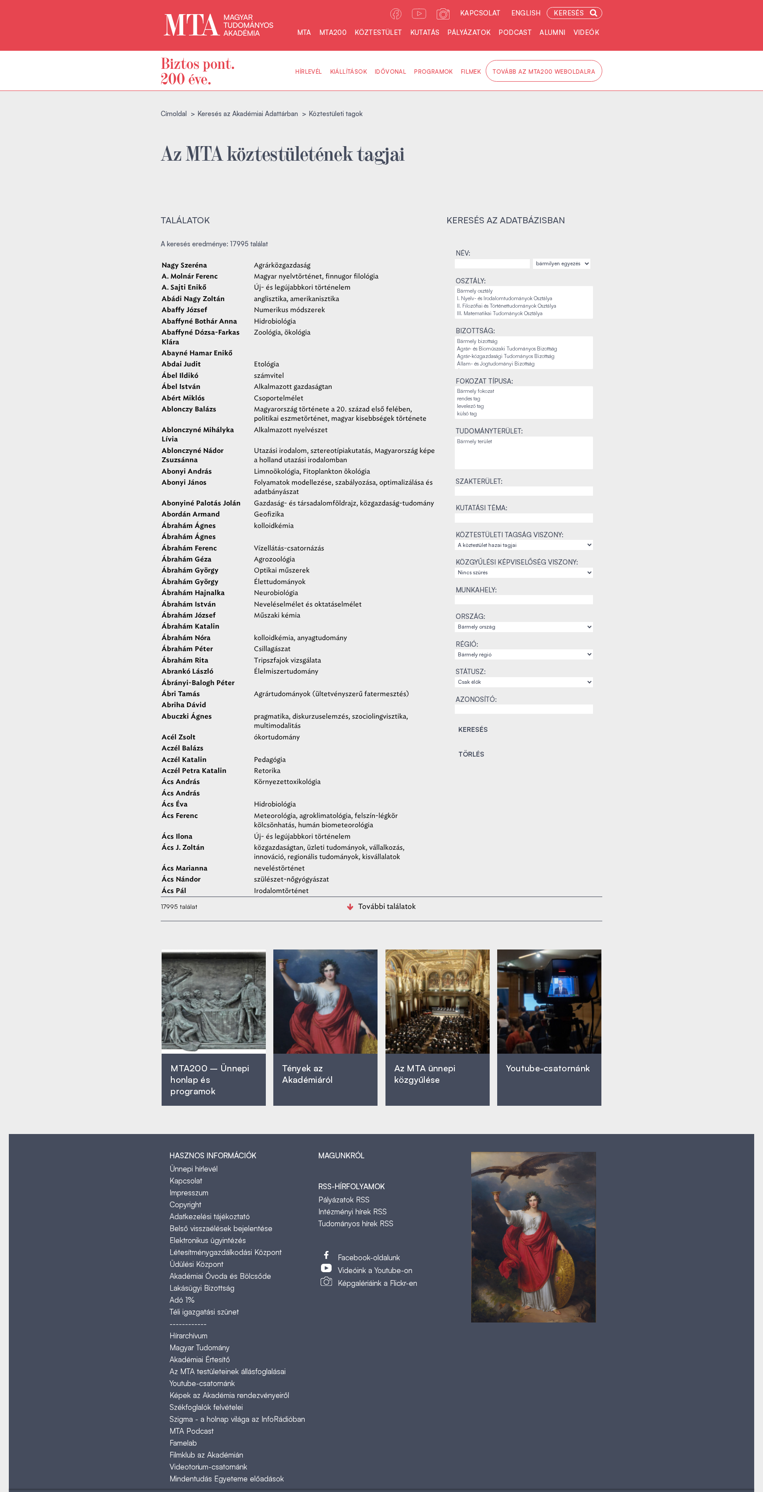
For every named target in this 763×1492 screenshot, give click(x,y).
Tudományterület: (489, 431)
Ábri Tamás (181, 694)
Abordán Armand (191, 514)
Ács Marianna (185, 868)
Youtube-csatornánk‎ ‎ (548, 1068)
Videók (586, 32)
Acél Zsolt (179, 737)
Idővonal (390, 71)
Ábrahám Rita (185, 660)
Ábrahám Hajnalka (193, 593)
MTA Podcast (192, 1430)
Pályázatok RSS (344, 1199)
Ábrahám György (190, 570)
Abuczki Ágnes (187, 716)
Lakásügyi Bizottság (202, 1287)
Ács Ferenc (180, 816)
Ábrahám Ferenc (189, 548)
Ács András (181, 782)
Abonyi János (184, 482)
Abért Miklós (183, 398)
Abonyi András (187, 471)
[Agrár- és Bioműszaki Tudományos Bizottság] (524, 349)
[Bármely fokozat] (524, 391)
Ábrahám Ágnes (189, 526)
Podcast (515, 32)
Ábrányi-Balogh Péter (198, 683)
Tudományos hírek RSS (355, 1223)
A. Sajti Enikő (184, 287)
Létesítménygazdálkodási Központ (226, 1252)
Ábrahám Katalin (190, 626)
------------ (188, 1323)
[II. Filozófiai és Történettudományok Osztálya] (524, 306)
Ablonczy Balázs (189, 409)
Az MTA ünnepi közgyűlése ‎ (425, 1073)
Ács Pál (174, 891)
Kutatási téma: (481, 508)
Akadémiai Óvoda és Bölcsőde (220, 1276)
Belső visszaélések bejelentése (221, 1228)
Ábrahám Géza (187, 559)
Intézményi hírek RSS (352, 1211)
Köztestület (378, 32)
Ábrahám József (188, 615)
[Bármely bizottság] (524, 341)
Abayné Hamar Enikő (197, 353)
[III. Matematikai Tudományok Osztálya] (524, 313)
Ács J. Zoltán (183, 847)
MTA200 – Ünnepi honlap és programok (209, 1079)
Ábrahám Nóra (186, 638)
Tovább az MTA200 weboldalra (544, 71)
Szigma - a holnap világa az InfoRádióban (237, 1419)
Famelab (183, 1442)
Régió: (467, 644)
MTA (304, 32)
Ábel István (181, 387)
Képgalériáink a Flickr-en (377, 1283)
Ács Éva (175, 804)
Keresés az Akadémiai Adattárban (247, 113)
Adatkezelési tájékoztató (210, 1216)
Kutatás (425, 32)
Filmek (471, 71)
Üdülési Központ (196, 1264)
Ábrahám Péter (187, 649)
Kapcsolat (480, 13)
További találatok (387, 906)
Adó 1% (182, 1299)
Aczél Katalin (184, 760)
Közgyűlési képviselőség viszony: (517, 562)
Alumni (552, 32)
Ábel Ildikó (180, 376)
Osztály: (471, 281)
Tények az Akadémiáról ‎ (307, 1073)
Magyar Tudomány (200, 1347)
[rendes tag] (524, 399)
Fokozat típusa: (484, 381)
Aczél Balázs (183, 748)
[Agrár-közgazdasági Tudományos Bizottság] (524, 356)
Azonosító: (476, 699)
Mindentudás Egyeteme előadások (227, 1478)
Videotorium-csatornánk (208, 1466)
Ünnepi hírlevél (194, 1168)
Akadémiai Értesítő (200, 1359)
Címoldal (174, 113)
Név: (463, 253)
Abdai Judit (181, 364)
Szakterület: (479, 481)
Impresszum (189, 1192)
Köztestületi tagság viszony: (509, 535)
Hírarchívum (189, 1335)
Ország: (470, 616)
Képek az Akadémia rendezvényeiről (229, 1395)
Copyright (185, 1204)
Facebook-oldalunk (369, 1257)
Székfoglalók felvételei (206, 1407)
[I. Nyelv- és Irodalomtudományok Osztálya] (524, 298)
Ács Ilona (177, 836)
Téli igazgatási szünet (204, 1311)
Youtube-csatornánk (202, 1383)
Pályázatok (469, 32)
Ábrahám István (189, 604)
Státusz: (471, 671)
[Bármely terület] (524, 441)
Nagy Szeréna (184, 265)
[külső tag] (524, 414)
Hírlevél (308, 71)
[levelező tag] (524, 406)
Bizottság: (475, 331)
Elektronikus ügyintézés (208, 1240)
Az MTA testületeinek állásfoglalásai (228, 1371)
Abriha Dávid (184, 705)
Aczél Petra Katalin (194, 771)
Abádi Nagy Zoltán (193, 299)
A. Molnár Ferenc (190, 276)
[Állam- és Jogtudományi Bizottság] (524, 364)
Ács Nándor (181, 879)
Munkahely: (476, 590)
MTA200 (333, 32)
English (526, 13)
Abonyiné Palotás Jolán (201, 503)
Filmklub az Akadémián (206, 1454)
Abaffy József (184, 310)
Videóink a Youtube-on (375, 1270)
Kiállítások (348, 71)
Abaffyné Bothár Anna (199, 321)
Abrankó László (187, 671)
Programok (433, 71)
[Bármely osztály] (524, 291)
